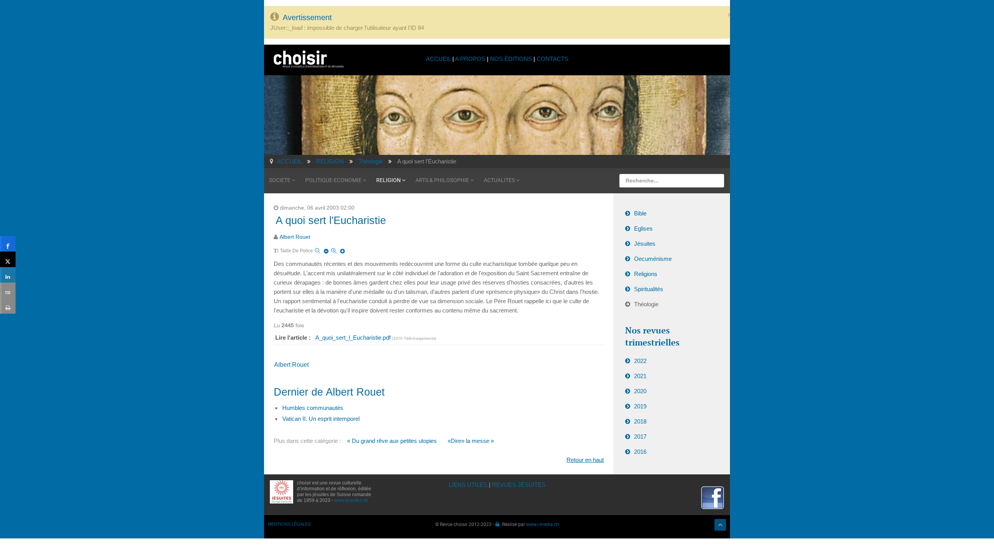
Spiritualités (648, 289)
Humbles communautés (312, 407)
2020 (640, 391)
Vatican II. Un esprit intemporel (321, 418)
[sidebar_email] (8, 290)
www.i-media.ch (542, 524)
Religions (645, 274)
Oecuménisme (653, 258)
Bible (640, 213)
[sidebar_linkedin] (8, 275)
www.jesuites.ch (351, 500)
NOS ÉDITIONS (511, 59)
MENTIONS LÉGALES (289, 524)
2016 (640, 451)
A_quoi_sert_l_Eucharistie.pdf (353, 337)
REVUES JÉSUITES (519, 484)
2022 (640, 361)
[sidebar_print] (8, 306)
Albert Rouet (295, 237)
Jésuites (644, 243)
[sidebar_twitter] (8, 259)
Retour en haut (585, 460)
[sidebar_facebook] (8, 244)
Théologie (646, 304)
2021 (640, 376)
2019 (640, 406)
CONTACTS (552, 59)
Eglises (643, 228)
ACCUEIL (439, 59)
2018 (640, 421)
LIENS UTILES (468, 484)
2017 (640, 436)
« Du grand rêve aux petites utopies (392, 440)
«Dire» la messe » (471, 440)
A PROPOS (470, 59)
